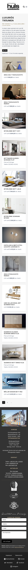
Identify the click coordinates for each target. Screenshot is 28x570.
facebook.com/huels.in (17, 475)
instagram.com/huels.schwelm (15, 476)
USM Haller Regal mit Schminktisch (12, 303)
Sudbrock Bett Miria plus (14, 362)
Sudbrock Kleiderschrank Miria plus (11, 332)
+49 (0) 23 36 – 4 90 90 (16, 461)
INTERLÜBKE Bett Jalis (12, 189)
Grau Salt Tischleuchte (13, 75)
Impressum (9, 555)
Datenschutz (18, 555)
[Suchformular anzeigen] (24, 7)
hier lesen (15, 471)
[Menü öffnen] (26, 7)
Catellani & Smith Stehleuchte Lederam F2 (13, 246)
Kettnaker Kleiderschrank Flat (11, 159)
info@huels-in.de (13, 463)
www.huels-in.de (12, 465)
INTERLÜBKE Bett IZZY (12, 131)
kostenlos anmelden (17, 473)
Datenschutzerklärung (19, 547)
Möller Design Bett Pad (13, 392)
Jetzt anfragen (6, 541)
